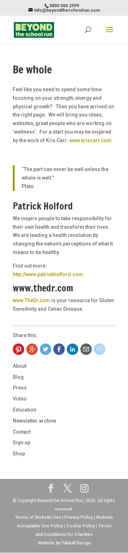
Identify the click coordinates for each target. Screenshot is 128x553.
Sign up (21, 442)
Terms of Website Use (38, 517)
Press (20, 388)
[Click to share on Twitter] (45, 349)
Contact (22, 432)
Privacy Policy (78, 517)
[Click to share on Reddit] (99, 349)
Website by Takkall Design (64, 543)
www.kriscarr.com (90, 140)
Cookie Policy (80, 525)
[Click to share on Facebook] (59, 349)
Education (24, 410)
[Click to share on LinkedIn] (72, 349)
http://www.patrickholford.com (48, 274)
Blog (18, 377)
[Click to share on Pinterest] (18, 349)
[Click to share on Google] (32, 349)
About (19, 366)
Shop (19, 453)
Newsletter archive (34, 421)
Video (20, 399)
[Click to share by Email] (86, 349)
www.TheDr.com (31, 300)
